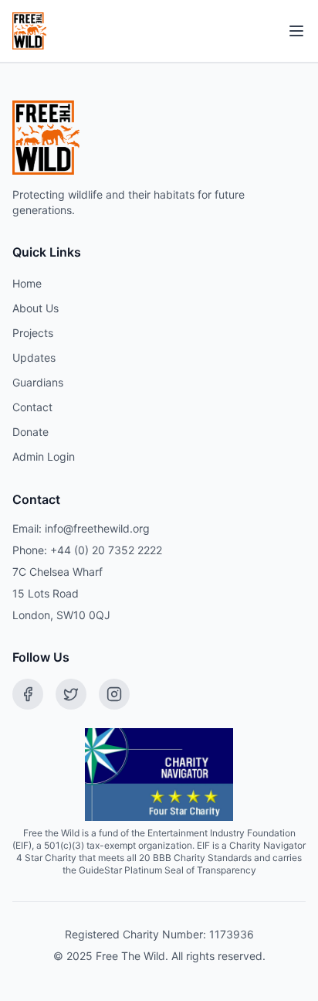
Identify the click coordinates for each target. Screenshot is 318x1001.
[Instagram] (114, 694)
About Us (35, 308)
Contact (32, 407)
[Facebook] (27, 694)
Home (27, 283)
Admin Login (43, 456)
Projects (32, 332)
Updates (34, 357)
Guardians (37, 382)
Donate (30, 431)
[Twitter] (71, 694)
